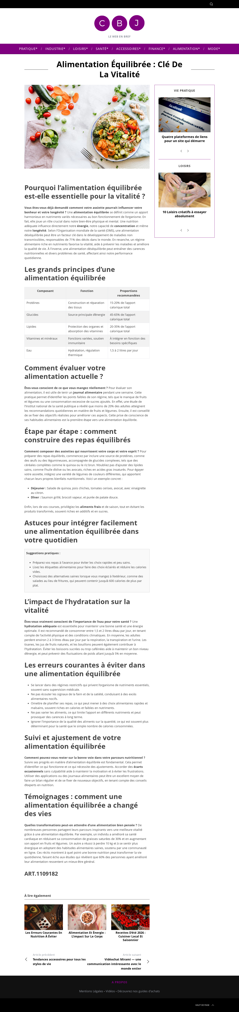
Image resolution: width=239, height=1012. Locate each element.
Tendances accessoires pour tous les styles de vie (59, 959)
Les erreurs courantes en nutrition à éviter (43, 934)
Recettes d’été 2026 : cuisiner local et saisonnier (131, 936)
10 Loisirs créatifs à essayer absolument (184, 214)
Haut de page (202, 1005)
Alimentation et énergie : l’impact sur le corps (87, 934)
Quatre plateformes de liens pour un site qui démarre (184, 139)
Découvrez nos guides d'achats (139, 991)
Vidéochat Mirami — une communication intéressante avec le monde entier (114, 961)
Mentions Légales (91, 991)
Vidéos (110, 991)
